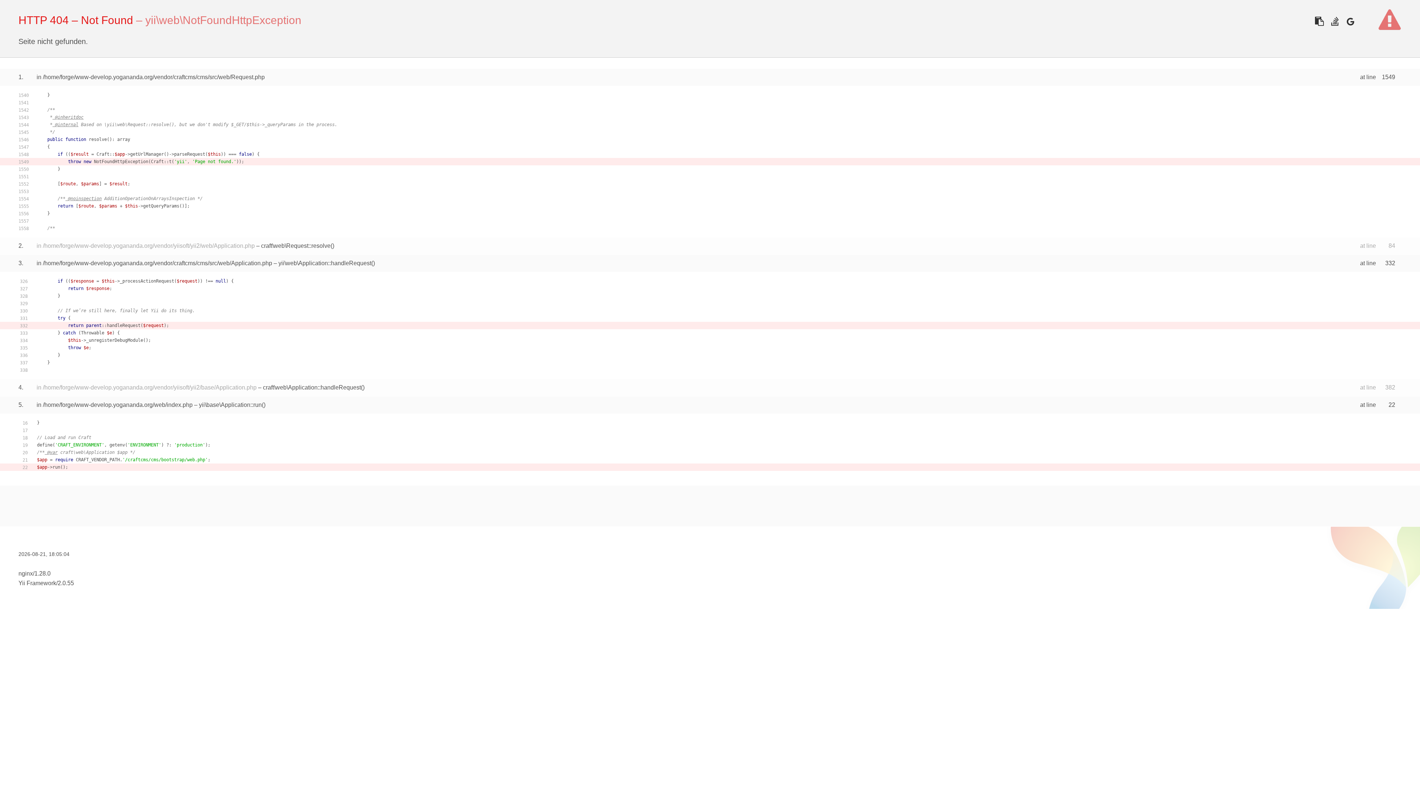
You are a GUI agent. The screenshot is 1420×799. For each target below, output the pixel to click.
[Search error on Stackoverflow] (1334, 21)
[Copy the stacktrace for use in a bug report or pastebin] (1319, 21)
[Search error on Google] (1350, 21)
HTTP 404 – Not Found (75, 20)
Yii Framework (37, 583)
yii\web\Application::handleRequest (324, 263)
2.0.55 (66, 583)
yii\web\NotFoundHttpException (223, 20)
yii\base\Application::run (230, 405)
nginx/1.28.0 (34, 573)
